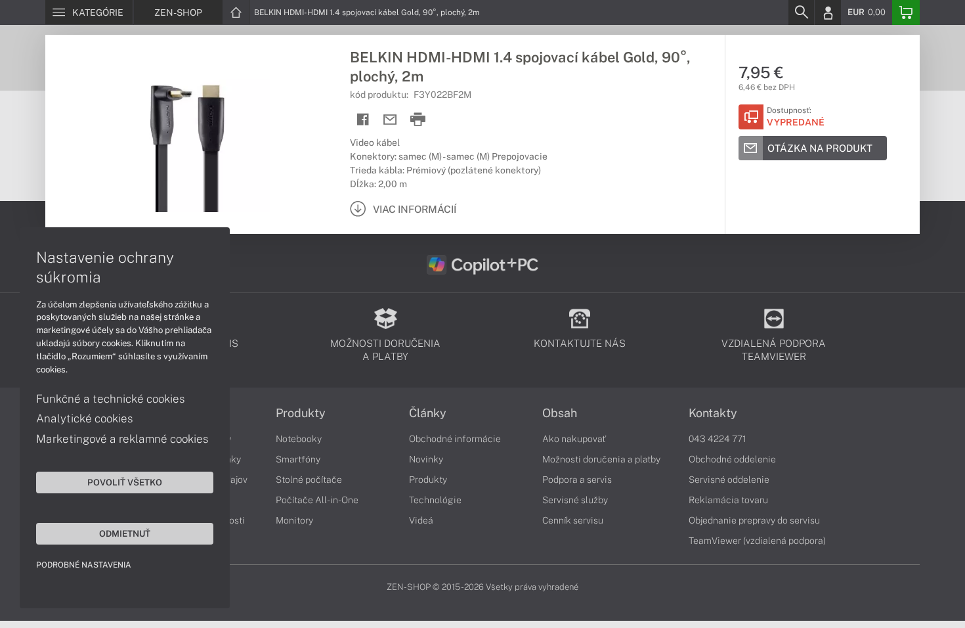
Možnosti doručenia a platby (601, 459)
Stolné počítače (309, 479)
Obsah (559, 413)
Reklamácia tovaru (728, 500)
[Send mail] (390, 120)
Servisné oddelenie (729, 479)
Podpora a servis (577, 479)
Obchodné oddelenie (732, 459)
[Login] (828, 12)
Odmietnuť (124, 533)
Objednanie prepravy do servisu (754, 520)
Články (427, 413)
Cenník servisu (572, 520)
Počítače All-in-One (317, 500)
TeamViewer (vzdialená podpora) (757, 540)
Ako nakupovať (574, 439)
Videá (421, 520)
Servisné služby (575, 500)
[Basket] (906, 12)
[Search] (801, 12)
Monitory (294, 520)
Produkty (301, 413)
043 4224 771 (717, 439)
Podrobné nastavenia (83, 565)
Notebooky (299, 439)
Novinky (426, 459)
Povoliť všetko (124, 482)
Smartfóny (298, 459)
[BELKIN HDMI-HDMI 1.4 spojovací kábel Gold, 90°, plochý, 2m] (191, 133)
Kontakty (713, 413)
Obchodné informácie (455, 439)
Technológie (435, 500)
